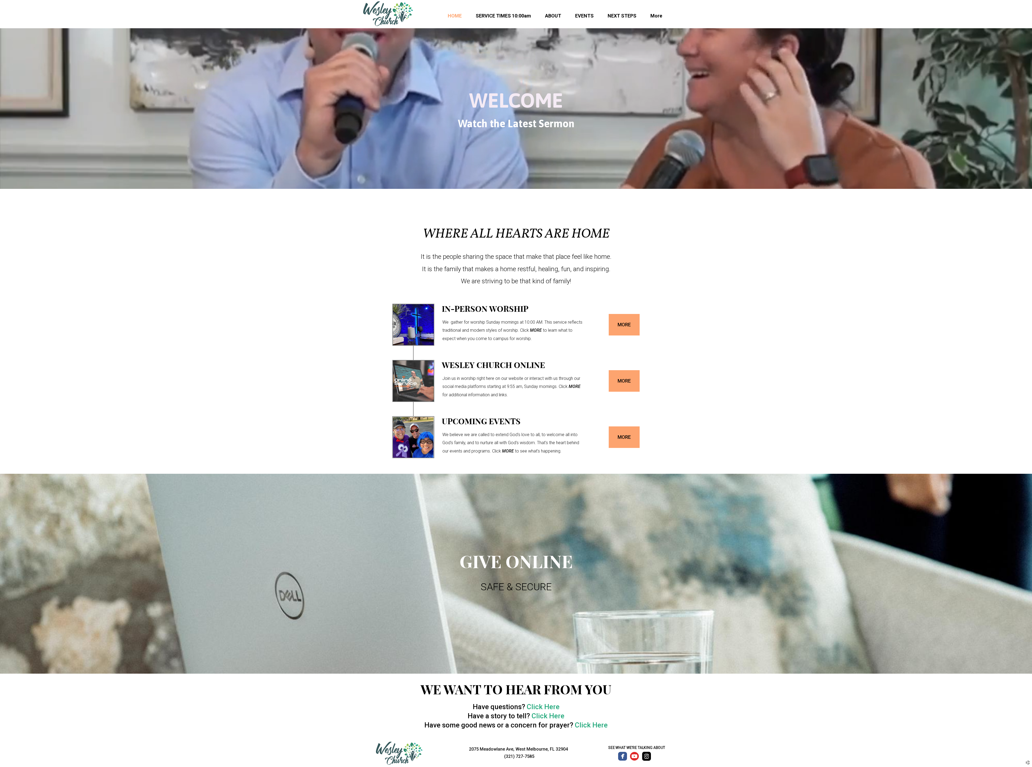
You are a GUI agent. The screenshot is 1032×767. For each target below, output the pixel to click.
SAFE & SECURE (516, 587)
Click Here (543, 707)
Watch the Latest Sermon (516, 123)
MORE (536, 330)
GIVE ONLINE (516, 562)
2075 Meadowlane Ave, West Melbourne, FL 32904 (518, 749)
